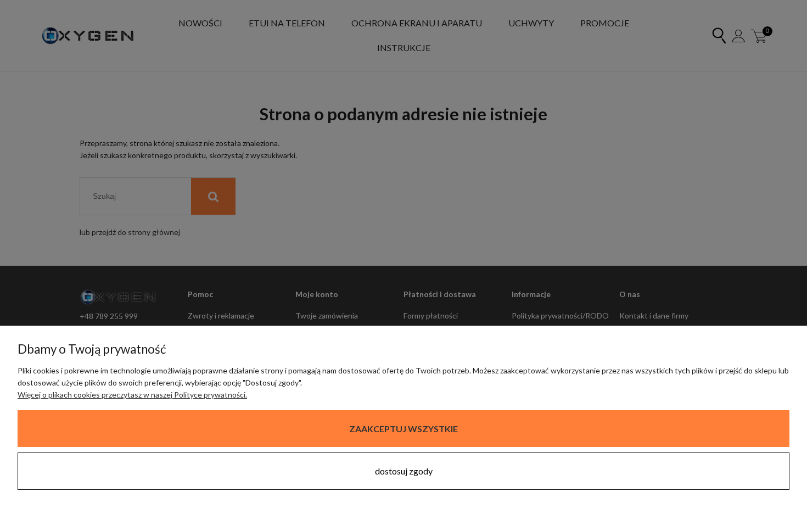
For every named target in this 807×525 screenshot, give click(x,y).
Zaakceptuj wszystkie (403, 428)
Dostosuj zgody (404, 471)
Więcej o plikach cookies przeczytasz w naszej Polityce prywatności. (132, 394)
